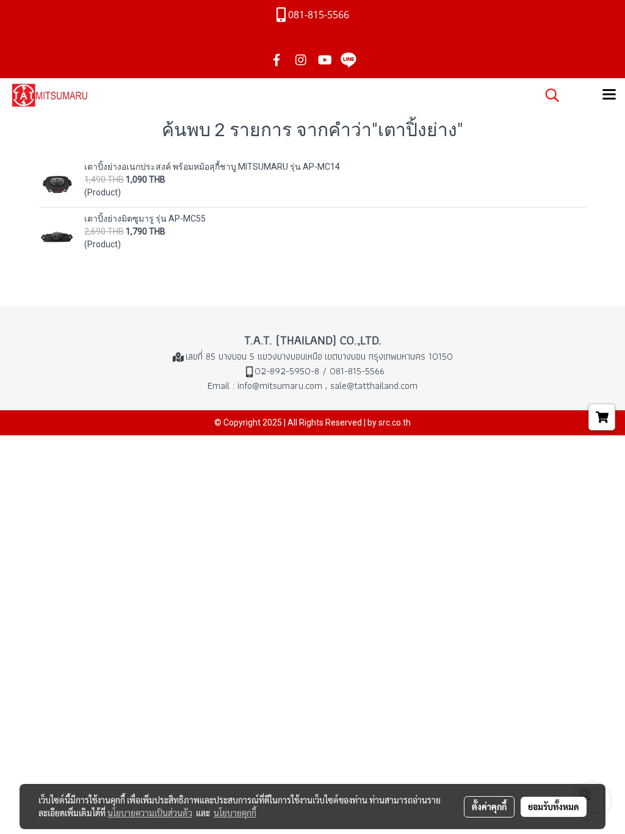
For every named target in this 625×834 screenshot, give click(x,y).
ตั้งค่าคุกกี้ (489, 806)
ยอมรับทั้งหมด (553, 806)
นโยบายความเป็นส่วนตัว (149, 812)
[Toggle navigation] (609, 95)
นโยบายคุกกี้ (235, 812)
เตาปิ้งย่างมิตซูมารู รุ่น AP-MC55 (145, 218)
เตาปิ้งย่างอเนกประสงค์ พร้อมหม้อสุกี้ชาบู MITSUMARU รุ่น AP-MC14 (212, 167)
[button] (548, 95)
